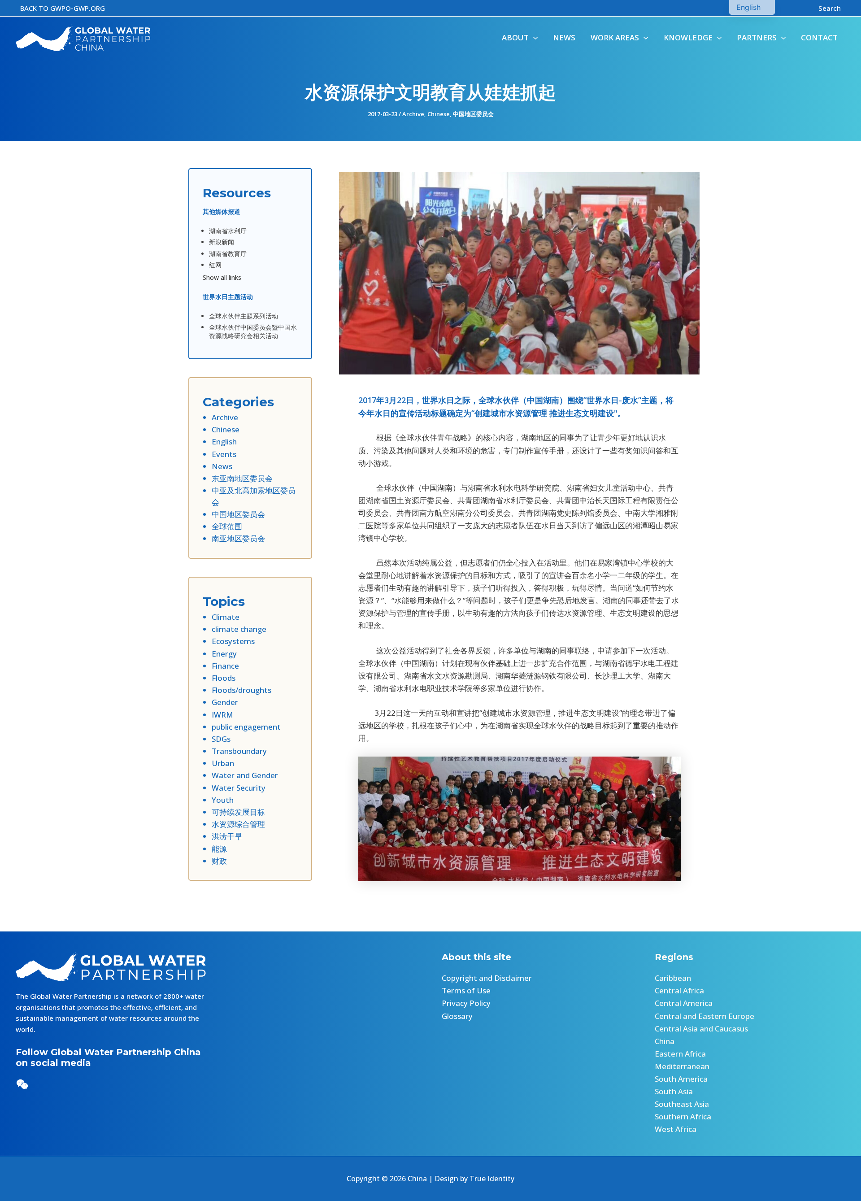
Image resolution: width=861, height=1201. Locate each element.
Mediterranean (682, 1066)
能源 (219, 849)
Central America (684, 1003)
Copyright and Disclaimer (487, 978)
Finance (225, 666)
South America (681, 1079)
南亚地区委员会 (238, 538)
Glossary (457, 1016)
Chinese (438, 114)
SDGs (221, 739)
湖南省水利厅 (228, 230)
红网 (215, 265)
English (224, 441)
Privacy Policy (466, 1003)
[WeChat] (22, 1084)
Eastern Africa (680, 1054)
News (222, 466)
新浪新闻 (221, 242)
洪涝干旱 (227, 836)
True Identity (492, 1179)
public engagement (246, 727)
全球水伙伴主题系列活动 (243, 316)
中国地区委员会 (473, 114)
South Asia (674, 1091)
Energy (224, 653)
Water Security (238, 788)
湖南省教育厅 (228, 253)
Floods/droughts (241, 690)
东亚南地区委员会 (242, 478)
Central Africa (679, 990)
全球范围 (227, 526)
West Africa (675, 1129)
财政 (219, 861)
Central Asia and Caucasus (701, 1028)
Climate (225, 617)
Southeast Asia (682, 1104)
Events (224, 454)
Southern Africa (683, 1116)
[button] (62, 8)
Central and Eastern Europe (704, 1016)
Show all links (222, 277)
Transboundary (239, 751)
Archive (413, 114)
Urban (223, 763)
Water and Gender (245, 775)
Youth (223, 800)
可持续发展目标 (238, 812)
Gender (225, 702)
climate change (239, 629)
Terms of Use (466, 990)
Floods (223, 678)
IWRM (222, 714)
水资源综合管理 (238, 824)
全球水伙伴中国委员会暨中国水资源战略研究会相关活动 (253, 331)
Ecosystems (233, 641)
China (664, 1041)
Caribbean (673, 978)
